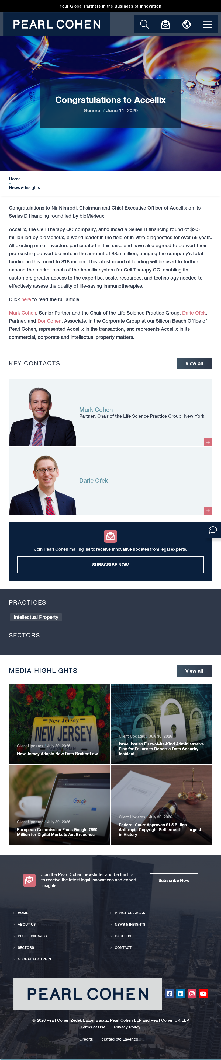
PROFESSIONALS (32, 936)
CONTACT (123, 947)
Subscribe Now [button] (173, 880)
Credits (87, 1039)
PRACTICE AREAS (130, 913)
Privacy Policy (127, 1027)
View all (194, 363)
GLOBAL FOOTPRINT (35, 959)
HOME (23, 913)
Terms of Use (93, 1027)
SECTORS (26, 947)
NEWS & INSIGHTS (130, 924)
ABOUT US (27, 924)
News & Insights (24, 188)
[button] (213, 530)
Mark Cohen (22, 313)
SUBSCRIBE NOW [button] (110, 564)
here (26, 299)
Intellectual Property (36, 617)
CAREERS (123, 936)
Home (15, 179)
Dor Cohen (49, 321)
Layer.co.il (131, 1039)
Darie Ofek (194, 313)
